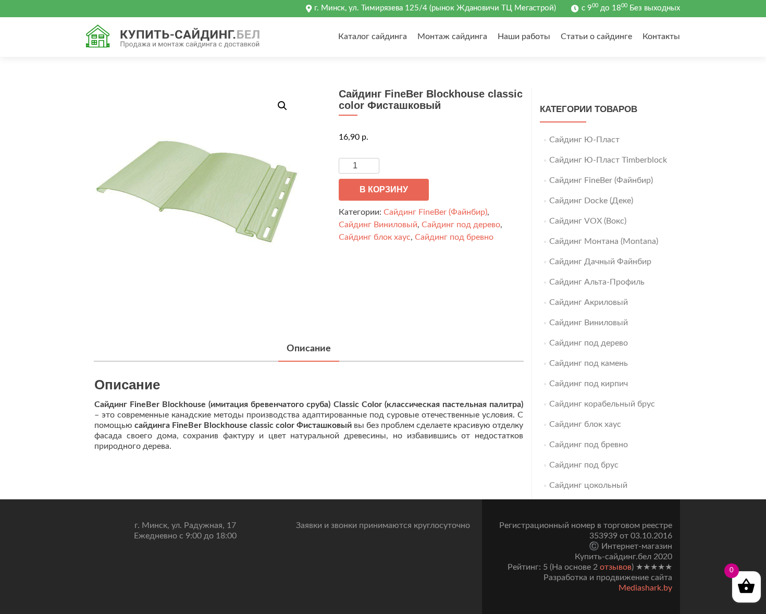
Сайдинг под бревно (454, 237)
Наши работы (524, 36)
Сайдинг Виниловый (378, 224)
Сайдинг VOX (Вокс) (587, 221)
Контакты (661, 36)
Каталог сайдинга (372, 36)
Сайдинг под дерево (461, 224)
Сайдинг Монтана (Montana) (603, 241)
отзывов (616, 567)
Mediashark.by (645, 588)
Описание (309, 348)
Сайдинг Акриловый (588, 302)
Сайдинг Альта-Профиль (597, 282)
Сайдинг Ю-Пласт (584, 140)
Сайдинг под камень (588, 363)
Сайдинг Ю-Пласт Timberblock (608, 160)
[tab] (308, 349)
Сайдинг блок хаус (375, 237)
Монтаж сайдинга (452, 36)
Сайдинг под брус (584, 465)
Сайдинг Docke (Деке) (591, 201)
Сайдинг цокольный (588, 485)
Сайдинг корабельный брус (602, 404)
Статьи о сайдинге (596, 36)
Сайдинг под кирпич (588, 383)
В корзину (384, 189)
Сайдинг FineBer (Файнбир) (435, 212)
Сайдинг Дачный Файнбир (600, 261)
